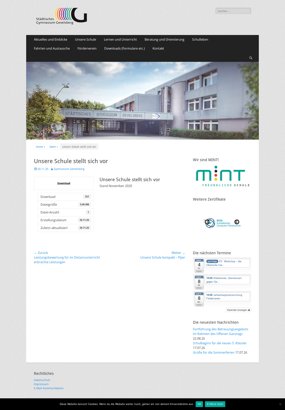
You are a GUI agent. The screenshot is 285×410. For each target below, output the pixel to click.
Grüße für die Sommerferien (213, 352)
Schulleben (200, 39)
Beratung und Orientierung (164, 39)
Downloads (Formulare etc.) (124, 48)
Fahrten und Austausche (52, 48)
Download (63, 183)
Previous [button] (207, 222)
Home (40, 147)
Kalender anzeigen (237, 309)
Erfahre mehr (215, 404)
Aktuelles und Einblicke (50, 39)
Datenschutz (42, 380)
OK (199, 404)
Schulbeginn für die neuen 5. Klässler (220, 343)
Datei (53, 147)
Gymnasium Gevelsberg (69, 169)
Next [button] (236, 222)
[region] (222, 223)
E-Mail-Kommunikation (49, 388)
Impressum (41, 384)
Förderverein (87, 48)
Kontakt (158, 48)
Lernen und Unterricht (120, 39)
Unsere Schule (85, 39)
